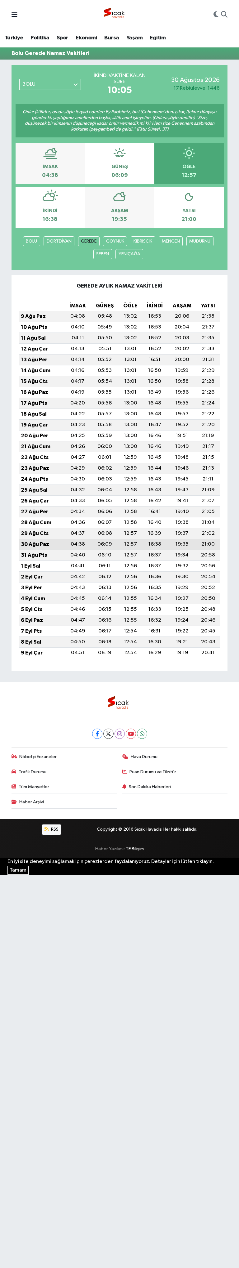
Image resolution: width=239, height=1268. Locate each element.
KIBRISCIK (143, 241)
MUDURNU (199, 241)
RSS (54, 829)
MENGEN (171, 241)
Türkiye (14, 38)
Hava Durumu (144, 756)
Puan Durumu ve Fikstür (152, 772)
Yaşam (134, 38)
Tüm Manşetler (34, 786)
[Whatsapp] (142, 734)
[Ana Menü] (14, 15)
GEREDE (88, 241)
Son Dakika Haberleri (150, 786)
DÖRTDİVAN (59, 241)
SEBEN (102, 254)
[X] (108, 734)
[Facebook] (97, 734)
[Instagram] (120, 734)
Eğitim (158, 38)
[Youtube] (131, 734)
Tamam (18, 870)
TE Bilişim (135, 848)
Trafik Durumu (32, 772)
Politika (39, 38)
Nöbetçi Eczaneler (38, 756)
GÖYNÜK (115, 241)
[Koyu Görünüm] (215, 15)
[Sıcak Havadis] (115, 15)
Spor (62, 38)
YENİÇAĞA (129, 254)
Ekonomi (86, 38)
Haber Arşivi (31, 802)
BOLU (31, 241)
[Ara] (224, 15)
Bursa (111, 38)
